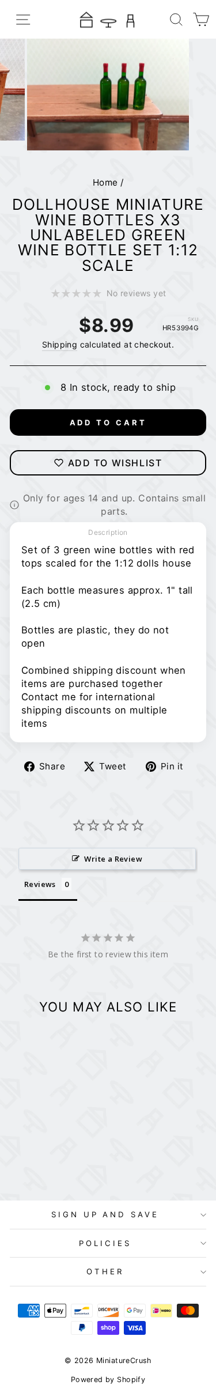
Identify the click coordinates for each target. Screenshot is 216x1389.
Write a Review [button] (113, 859)
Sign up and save (105, 1214)
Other (105, 1271)
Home (105, 182)
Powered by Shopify (108, 1379)
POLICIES (105, 1243)
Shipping (59, 344)
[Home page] (108, 19)
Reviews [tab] (40, 884)
